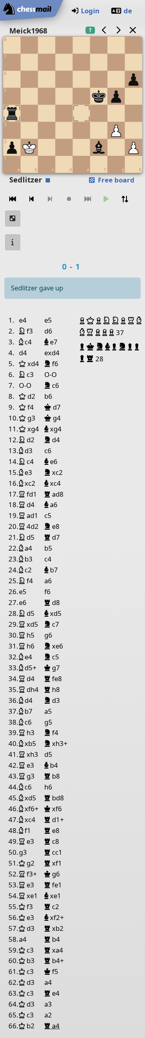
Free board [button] (115, 179)
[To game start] (12, 199)
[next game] (118, 30)
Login (90, 10)
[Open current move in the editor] (12, 218)
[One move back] (31, 199)
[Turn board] (124, 199)
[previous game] (104, 30)
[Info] (12, 242)
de (128, 10)
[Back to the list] (132, 30)
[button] (83, 320)
